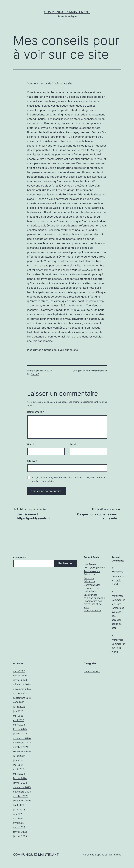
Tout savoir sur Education (92, 573)
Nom (30, 444)
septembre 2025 (22, 698)
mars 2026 (19, 671)
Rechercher (19, 557)
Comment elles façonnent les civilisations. (92, 588)
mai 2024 (18, 765)
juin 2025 (18, 711)
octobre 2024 (20, 747)
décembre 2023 (22, 787)
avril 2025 (18, 720)
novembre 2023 (22, 791)
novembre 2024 (22, 742)
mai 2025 (18, 715)
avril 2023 (18, 823)
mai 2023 (18, 818)
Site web (32, 461)
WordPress (115, 854)
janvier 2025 (20, 733)
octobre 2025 (20, 693)
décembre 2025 (22, 684)
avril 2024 (18, 769)
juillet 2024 (19, 756)
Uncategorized (99, 370)
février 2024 (20, 778)
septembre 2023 (22, 800)
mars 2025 (19, 724)
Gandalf (35, 374)
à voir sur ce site (62, 83)
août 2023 (18, 805)
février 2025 (20, 729)
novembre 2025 (22, 689)
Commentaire (35, 411)
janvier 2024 (20, 782)
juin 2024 (18, 760)
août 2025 (18, 702)
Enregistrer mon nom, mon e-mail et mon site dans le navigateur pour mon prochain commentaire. (68, 479)
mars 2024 (19, 773)
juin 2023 (18, 814)
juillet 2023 (19, 809)
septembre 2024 (22, 751)
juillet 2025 (19, 706)
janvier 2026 (20, 680)
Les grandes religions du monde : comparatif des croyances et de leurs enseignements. (94, 602)
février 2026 (20, 675)
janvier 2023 (20, 836)
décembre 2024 (22, 738)
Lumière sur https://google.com (94, 566)
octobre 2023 (20, 796)
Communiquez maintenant (67, 12)
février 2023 (20, 832)
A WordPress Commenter (118, 639)
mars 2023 (19, 827)
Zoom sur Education (89, 579)
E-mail (73, 444)
